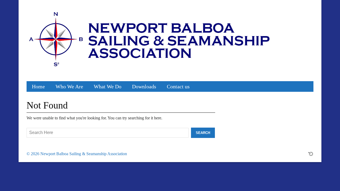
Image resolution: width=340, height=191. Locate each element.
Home (38, 86)
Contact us (178, 86)
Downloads (144, 86)
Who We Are (69, 86)
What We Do (107, 86)
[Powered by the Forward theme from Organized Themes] (310, 153)
